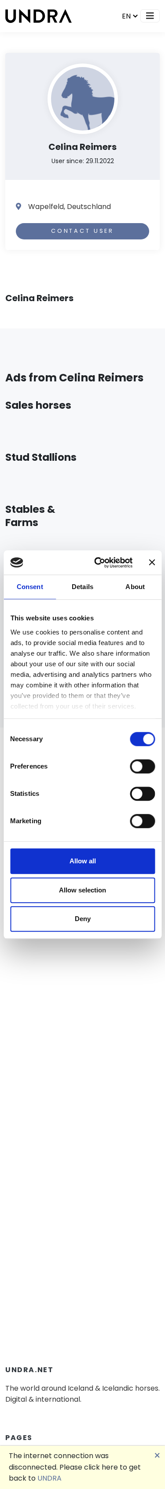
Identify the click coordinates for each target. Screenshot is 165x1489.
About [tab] (135, 586)
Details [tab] (82, 586)
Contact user (82, 231)
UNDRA (49, 1478)
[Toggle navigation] (150, 15)
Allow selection (82, 890)
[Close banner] (152, 563)
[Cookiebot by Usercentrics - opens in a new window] (98, 562)
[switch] (142, 766)
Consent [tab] (30, 586)
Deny (83, 918)
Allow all (83, 861)
